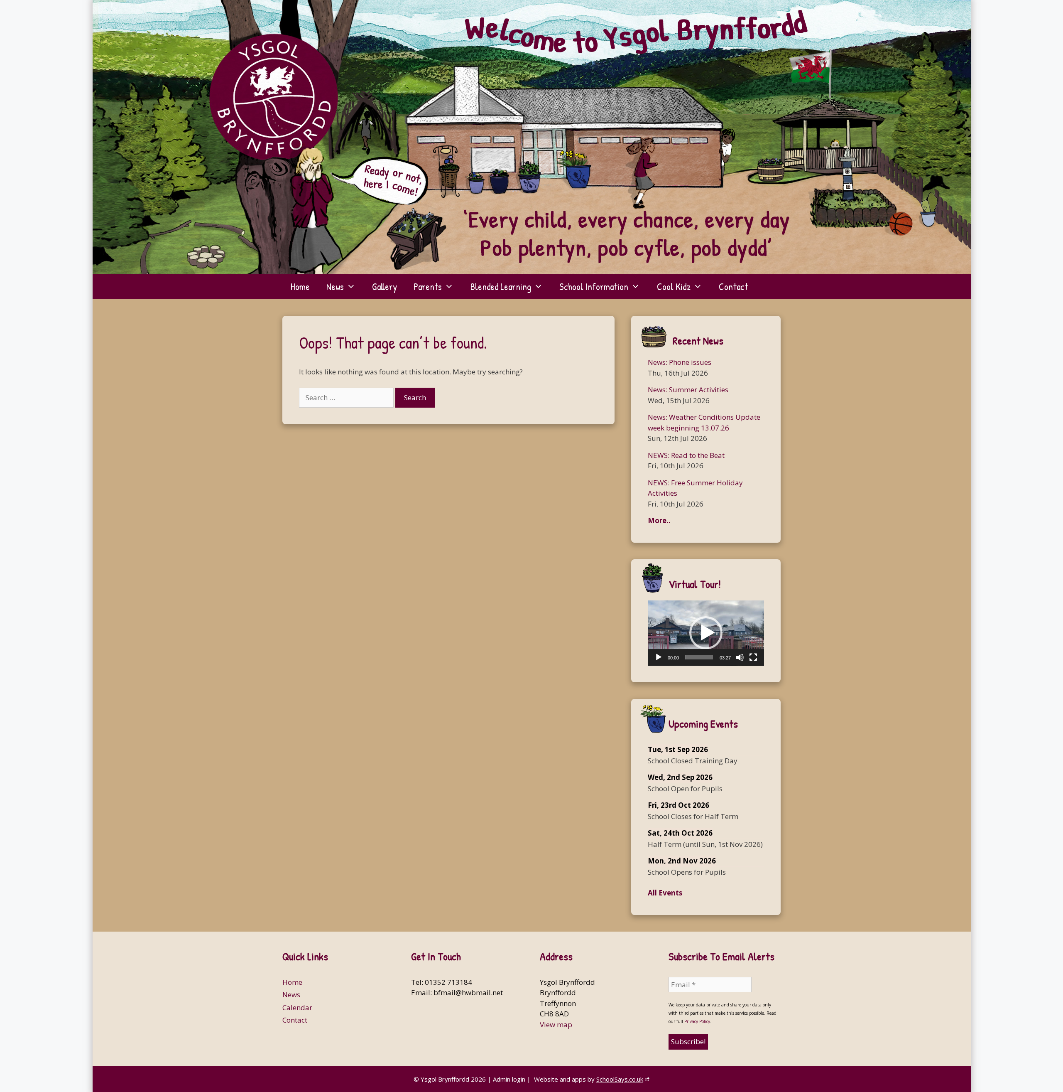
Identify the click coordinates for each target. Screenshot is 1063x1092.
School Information (593, 286)
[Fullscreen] (753, 657)
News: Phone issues (679, 362)
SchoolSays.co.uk (619, 1079)
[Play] (658, 657)
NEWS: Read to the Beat (686, 455)
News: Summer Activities (688, 389)
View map (556, 1024)
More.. (659, 520)
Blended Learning (500, 286)
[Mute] (740, 657)
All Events (665, 893)
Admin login (509, 1079)
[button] (706, 632)
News (335, 286)
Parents (428, 286)
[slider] (699, 657)
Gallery (384, 286)
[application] (706, 633)
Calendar (297, 1007)
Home (300, 286)
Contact (733, 286)
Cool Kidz (674, 286)
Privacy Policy (697, 1021)
